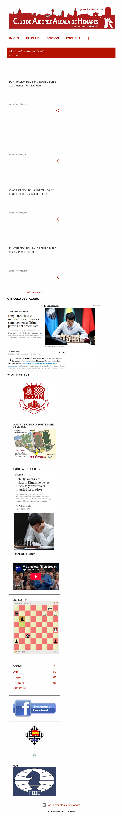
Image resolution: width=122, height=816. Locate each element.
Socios (53, 38)
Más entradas (34, 292)
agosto (19, 677)
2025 (15, 671)
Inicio (14, 38)
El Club (33, 38)
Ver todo (14, 55)
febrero (19, 683)
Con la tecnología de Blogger (63, 805)
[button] (58, 111)
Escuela (73, 38)
